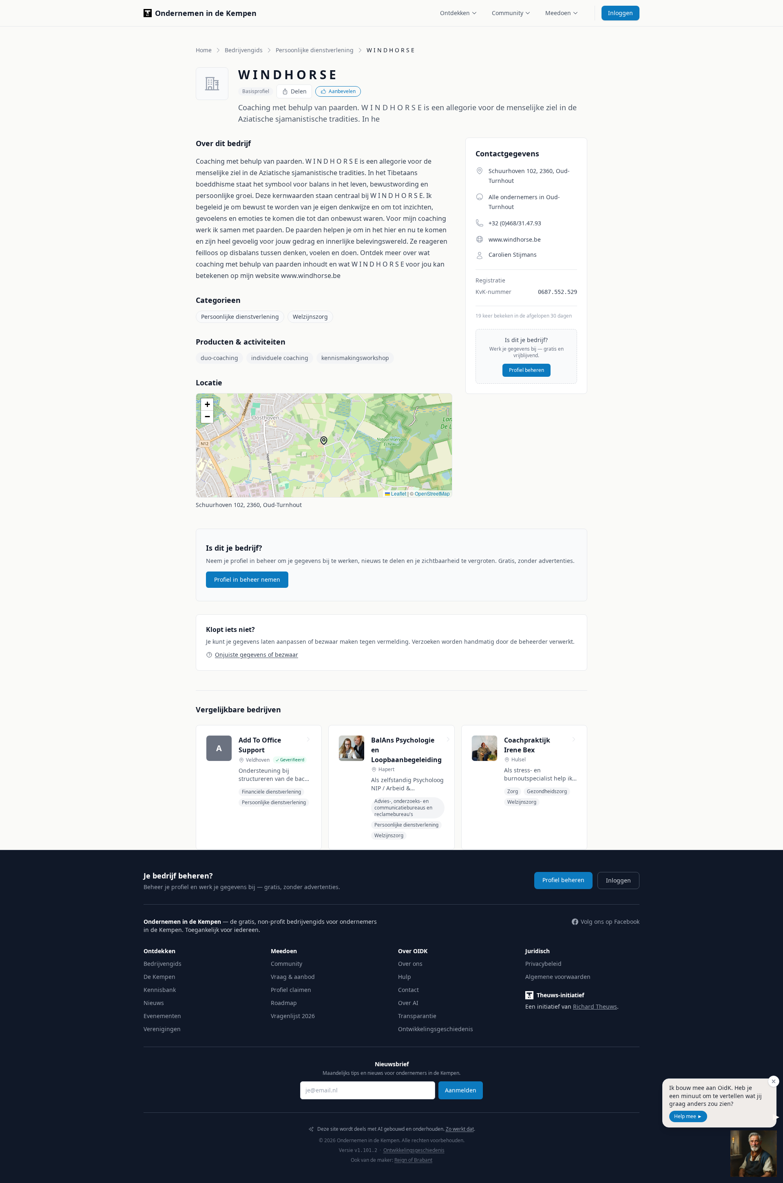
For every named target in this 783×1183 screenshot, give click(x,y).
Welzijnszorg (310, 316)
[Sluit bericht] (773, 1081)
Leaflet (398, 493)
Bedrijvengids (244, 50)
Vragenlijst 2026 (293, 1016)
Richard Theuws (595, 1006)
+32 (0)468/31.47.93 (515, 223)
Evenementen (162, 1016)
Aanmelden (460, 1090)
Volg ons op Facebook (610, 921)
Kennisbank (160, 990)
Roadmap (284, 1003)
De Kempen (159, 977)
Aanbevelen (342, 91)
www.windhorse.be (515, 239)
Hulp (404, 977)
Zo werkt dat (460, 1128)
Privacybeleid (543, 963)
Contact (408, 990)
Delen (299, 91)
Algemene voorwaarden (558, 977)
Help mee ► (688, 1116)
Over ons (410, 963)
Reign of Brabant (413, 1159)
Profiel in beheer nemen (247, 579)
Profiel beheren (526, 370)
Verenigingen (162, 1029)
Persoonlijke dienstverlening (315, 50)
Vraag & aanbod (293, 977)
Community (507, 13)
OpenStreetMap (432, 493)
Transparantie (417, 1016)
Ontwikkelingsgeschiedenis (435, 1029)
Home (204, 50)
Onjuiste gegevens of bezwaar (256, 654)
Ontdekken (455, 13)
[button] (324, 440)
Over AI (408, 1003)
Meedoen (558, 13)
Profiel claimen (291, 990)
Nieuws (154, 1003)
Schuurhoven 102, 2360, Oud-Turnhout (249, 505)
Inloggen (620, 13)
